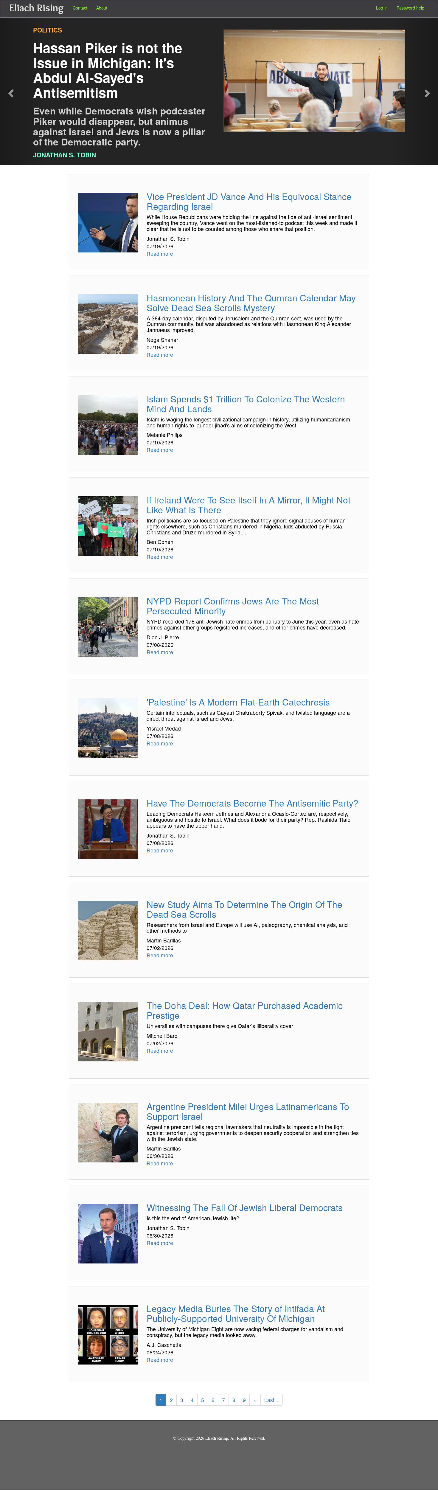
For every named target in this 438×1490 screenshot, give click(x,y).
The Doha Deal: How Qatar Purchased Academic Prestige (245, 1010)
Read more (160, 253)
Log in (382, 8)
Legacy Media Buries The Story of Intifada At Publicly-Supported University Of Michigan (236, 1313)
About (101, 8)
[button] (22, 91)
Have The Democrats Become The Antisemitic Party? (252, 802)
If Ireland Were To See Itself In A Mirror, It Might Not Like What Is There (248, 504)
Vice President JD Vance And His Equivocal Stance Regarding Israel (249, 201)
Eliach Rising (36, 7)
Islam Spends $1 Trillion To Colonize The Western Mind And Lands (246, 403)
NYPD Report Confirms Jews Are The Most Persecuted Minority (233, 605)
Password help (410, 8)
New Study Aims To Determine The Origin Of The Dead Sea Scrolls (244, 909)
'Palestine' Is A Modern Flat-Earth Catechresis (238, 701)
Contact (80, 8)
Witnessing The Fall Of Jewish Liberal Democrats (245, 1207)
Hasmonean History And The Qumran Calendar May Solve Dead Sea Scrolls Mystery (251, 302)
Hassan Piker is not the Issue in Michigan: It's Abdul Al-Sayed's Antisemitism (107, 70)
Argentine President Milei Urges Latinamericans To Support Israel (248, 1111)
